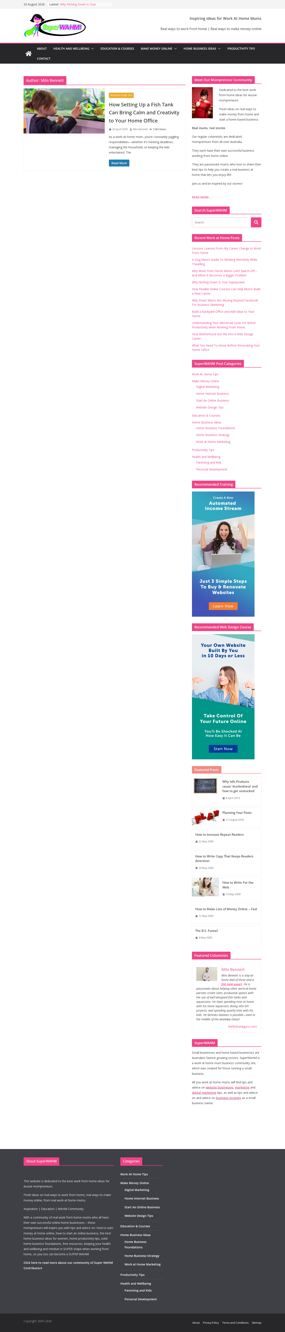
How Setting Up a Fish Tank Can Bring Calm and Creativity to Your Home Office (144, 112)
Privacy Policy (211, 1322)
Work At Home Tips (121, 95)
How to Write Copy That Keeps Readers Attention (224, 858)
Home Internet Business (212, 394)
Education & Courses (117, 48)
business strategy (228, 1098)
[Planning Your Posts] (205, 817)
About (42, 48)
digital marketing (204, 1093)
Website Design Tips (210, 407)
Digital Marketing (207, 387)
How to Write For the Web (237, 884)
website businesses (219, 1087)
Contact (43, 58)
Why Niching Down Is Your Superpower (218, 282)
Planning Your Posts (237, 812)
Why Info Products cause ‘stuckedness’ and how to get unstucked (240, 786)
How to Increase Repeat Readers (219, 834)
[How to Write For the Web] (205, 890)
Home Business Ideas (200, 48)
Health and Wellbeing (71, 48)
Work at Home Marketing (213, 442)
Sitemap (256, 1322)
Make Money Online (156, 48)
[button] (91, 49)
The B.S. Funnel (206, 931)
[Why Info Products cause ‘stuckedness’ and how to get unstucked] (205, 791)
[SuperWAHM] (29, 54)
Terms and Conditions (235, 1322)
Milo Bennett (140, 129)
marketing (242, 1087)
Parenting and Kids (208, 462)
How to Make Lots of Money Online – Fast (226, 909)
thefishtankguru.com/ (242, 1026)
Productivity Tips (241, 48)
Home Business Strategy (213, 435)
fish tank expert (231, 984)
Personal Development (211, 469)
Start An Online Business (212, 400)
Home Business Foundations (215, 428)
